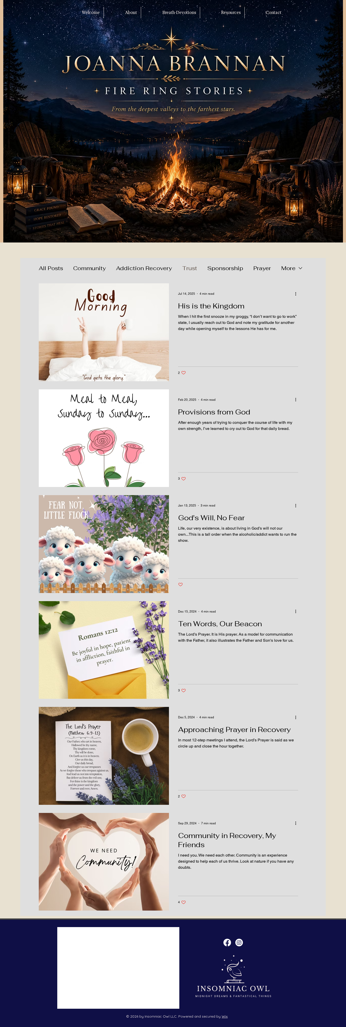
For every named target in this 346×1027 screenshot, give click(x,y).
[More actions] (297, 294)
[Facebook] (227, 942)
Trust (189, 268)
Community (89, 268)
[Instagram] (239, 942)
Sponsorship (225, 268)
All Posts (51, 268)
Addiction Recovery (144, 268)
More (288, 268)
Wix (225, 1016)
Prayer (262, 268)
